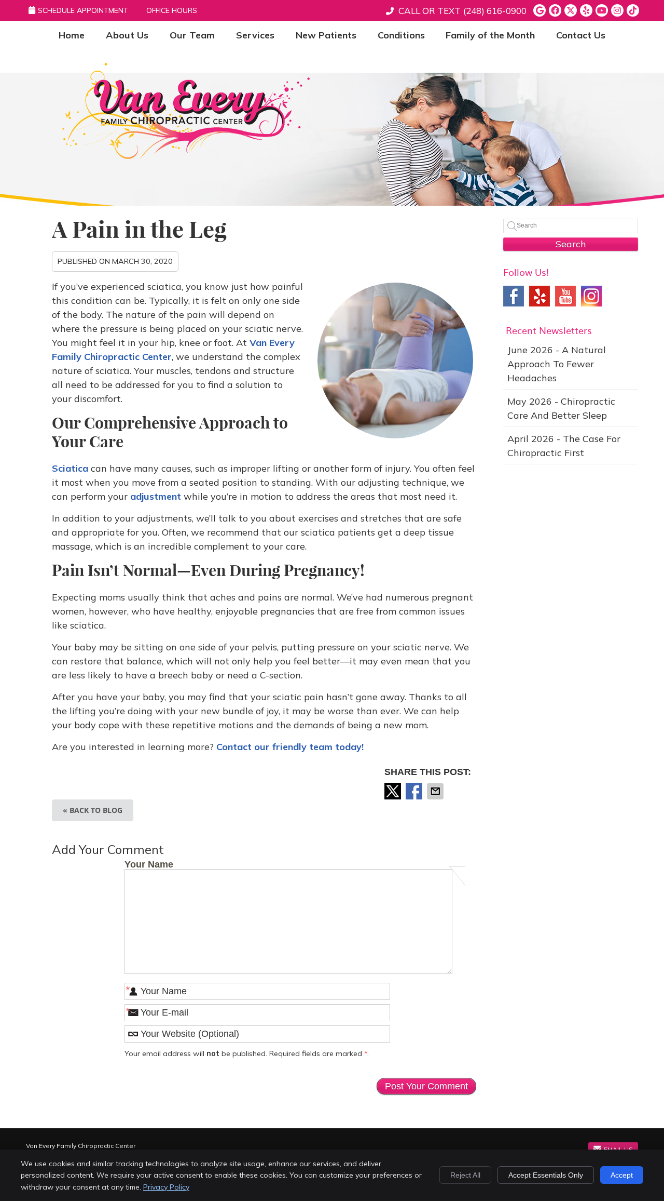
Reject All (465, 1175)
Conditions (401, 35)
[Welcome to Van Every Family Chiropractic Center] (186, 156)
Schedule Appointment (83, 10)
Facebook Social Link (513, 296)
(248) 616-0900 (495, 10)
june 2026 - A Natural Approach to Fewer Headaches (556, 364)
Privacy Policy (166, 1187)
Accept (622, 1175)
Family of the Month (490, 35)
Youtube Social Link (565, 296)
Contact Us (580, 35)
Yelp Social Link (539, 296)
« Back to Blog (92, 810)
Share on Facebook (415, 791)
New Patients (326, 35)
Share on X (393, 791)
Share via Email (436, 791)
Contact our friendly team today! (290, 747)
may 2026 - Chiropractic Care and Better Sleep (561, 408)
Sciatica (70, 468)
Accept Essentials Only (545, 1175)
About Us (127, 35)
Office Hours (171, 10)
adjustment (156, 496)
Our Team (192, 35)
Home (72, 35)
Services (255, 35)
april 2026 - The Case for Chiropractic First (563, 446)
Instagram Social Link (591, 296)
